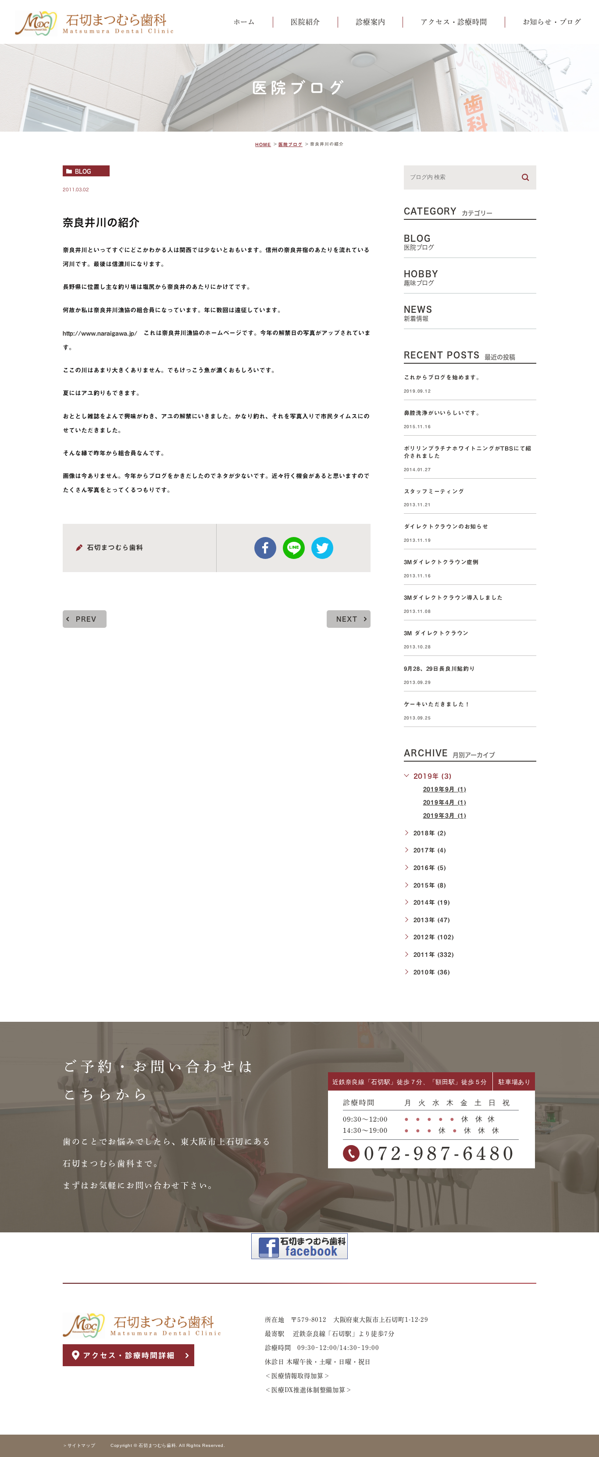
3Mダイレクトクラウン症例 (441, 562)
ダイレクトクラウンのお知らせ (446, 527)
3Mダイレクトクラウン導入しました (453, 598)
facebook (265, 548)
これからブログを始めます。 (443, 377)
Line (294, 548)
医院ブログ (290, 144)
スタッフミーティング (434, 491)
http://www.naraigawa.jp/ (100, 333)
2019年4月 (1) (444, 802)
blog (83, 171)
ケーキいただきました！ (437, 704)
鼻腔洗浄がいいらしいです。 (443, 413)
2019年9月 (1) (444, 789)
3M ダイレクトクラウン (439, 633)
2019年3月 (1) (444, 816)
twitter (322, 548)
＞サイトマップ (79, 1445)
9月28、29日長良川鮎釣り (439, 669)
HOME (263, 144)
